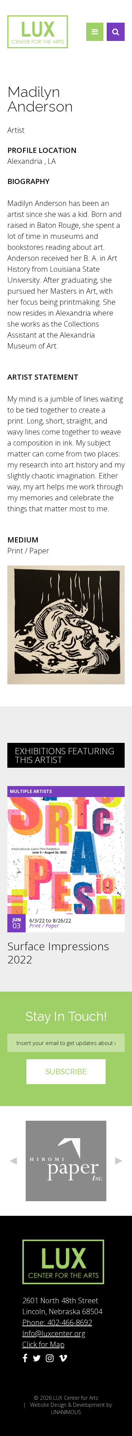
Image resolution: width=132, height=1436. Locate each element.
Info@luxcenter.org (53, 1333)
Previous (13, 1161)
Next (119, 1161)
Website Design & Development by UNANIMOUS (71, 1408)
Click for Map (43, 1344)
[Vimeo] (63, 1358)
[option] (66, 1161)
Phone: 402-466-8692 (57, 1322)
